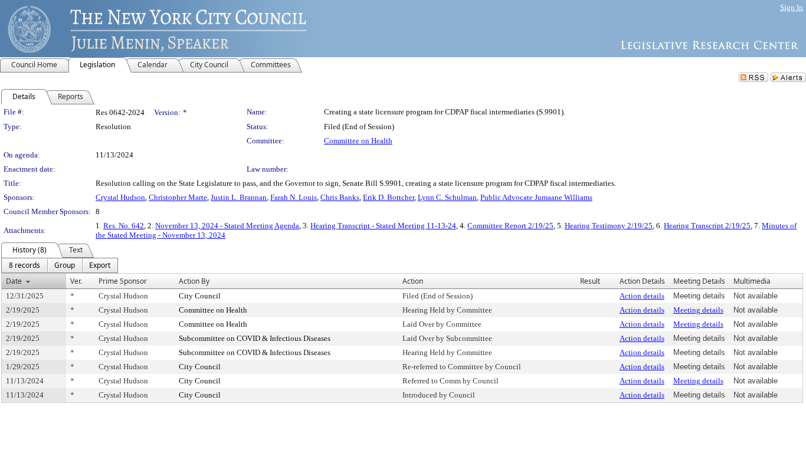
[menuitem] (24, 265)
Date (14, 281)
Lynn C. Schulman (447, 197)
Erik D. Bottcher (388, 197)
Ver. (76, 281)
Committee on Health (358, 140)
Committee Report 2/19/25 (510, 225)
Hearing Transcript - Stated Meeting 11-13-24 (383, 225)
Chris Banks (339, 197)
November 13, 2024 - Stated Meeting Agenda (227, 225)
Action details (642, 295)
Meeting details (698, 310)
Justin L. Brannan (239, 197)
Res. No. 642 (123, 225)
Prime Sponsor (123, 281)
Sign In (791, 7)
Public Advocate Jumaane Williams (536, 197)
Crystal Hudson (120, 197)
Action (412, 281)
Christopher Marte (178, 197)
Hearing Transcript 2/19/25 (707, 225)
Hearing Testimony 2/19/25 (609, 225)
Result (590, 281)
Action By (194, 281)
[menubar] (59, 265)
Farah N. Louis (293, 197)
